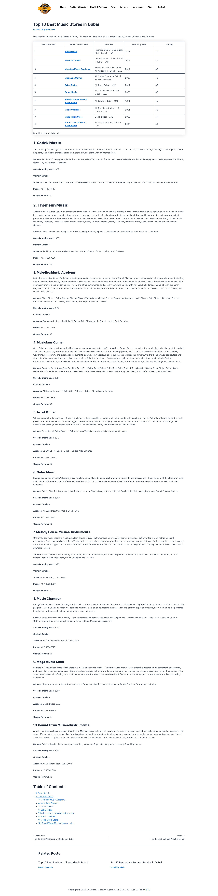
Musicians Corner (73, 78)
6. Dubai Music (45, 810)
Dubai (40, 867)
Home (63, 7)
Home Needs (137, 7)
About (150, 7)
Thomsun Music (73, 60)
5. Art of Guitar (45, 806)
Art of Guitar (71, 85)
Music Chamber (72, 109)
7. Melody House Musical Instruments (56, 813)
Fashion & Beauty (78, 7)
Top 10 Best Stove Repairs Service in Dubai (136, 862)
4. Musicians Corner (47, 803)
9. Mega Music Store (48, 820)
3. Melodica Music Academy (51, 799)
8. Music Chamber (47, 816)
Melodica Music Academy (77, 69)
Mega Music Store (74, 117)
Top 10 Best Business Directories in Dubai (63, 862)
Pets (113, 7)
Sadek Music (71, 51)
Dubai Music (71, 92)
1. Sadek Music (43, 793)
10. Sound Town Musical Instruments (55, 823)
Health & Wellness (98, 7)
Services (123, 7)
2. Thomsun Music (44, 796)
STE (148, 889)
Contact (161, 7)
